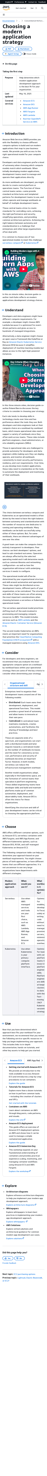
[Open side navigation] (4, 15)
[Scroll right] (35, 8)
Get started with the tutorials (22, 1103)
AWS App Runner (30, 108)
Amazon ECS (28, 100)
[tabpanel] (23, 752)
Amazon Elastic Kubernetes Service (25, 342)
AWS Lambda (29, 115)
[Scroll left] (13, 8)
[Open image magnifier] (5, 507)
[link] (34, 21)
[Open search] (42, 8)
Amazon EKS (28, 104)
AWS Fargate (29, 111)
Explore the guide (17, 1083)
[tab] (20, 684)
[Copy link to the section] (3, 133)
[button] (10, 64)
